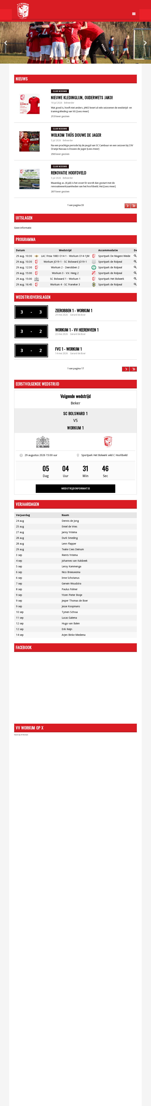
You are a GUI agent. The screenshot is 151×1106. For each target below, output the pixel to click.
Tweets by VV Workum (21, 735)
